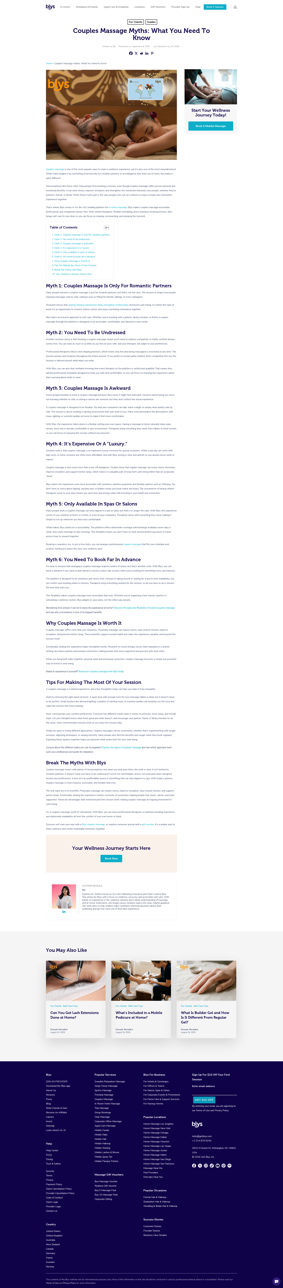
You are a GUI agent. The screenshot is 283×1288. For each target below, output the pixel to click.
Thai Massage (102, 1108)
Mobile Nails (101, 1134)
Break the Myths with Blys (68, 269)
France (49, 1257)
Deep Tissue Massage (106, 1086)
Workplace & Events (87, 7)
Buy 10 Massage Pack (106, 1194)
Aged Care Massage (105, 1125)
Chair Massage (102, 1117)
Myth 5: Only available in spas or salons (74, 252)
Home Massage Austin (155, 1150)
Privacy (49, 1180)
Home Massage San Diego (157, 1159)
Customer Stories (152, 1226)
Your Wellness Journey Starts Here (74, 274)
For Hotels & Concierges (155, 1081)
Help (197, 7)
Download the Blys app (58, 1086)
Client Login (52, 1202)
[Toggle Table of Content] (106, 227)
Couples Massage (104, 1099)
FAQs (49, 1154)
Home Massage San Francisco (158, 1163)
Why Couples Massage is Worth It (72, 261)
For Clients (135, 22)
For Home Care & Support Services (161, 1099)
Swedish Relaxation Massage (110, 1081)
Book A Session (215, 7)
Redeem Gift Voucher (106, 1185)
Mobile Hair (100, 1139)
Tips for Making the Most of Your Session (75, 265)
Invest (49, 1121)
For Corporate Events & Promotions (161, 1094)
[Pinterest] (152, 53)
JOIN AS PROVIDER (56, 1081)
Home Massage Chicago (155, 1132)
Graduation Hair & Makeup (156, 1201)
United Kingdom (54, 1235)
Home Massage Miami (154, 1154)
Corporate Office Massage (108, 1121)
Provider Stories (151, 1230)
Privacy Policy (222, 1110)
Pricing (49, 1159)
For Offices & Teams (153, 1086)
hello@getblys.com (202, 1136)
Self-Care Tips (70, 1006)
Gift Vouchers (158, 7)
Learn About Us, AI (56, 1130)
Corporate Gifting (103, 1199)
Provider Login (53, 1206)
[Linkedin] (146, 53)
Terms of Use (203, 1110)
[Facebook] (131, 53)
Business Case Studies (155, 1235)
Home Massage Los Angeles (158, 1124)
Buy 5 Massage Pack (105, 1190)
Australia (50, 1240)
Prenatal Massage (104, 1094)
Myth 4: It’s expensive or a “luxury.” (72, 248)
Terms (49, 1175)
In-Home (65, 7)
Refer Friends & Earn (56, 1108)
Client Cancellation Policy (59, 1188)
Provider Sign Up (180, 7)
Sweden (50, 1262)
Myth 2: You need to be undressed (72, 239)
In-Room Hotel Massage (107, 1103)
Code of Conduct (54, 1197)
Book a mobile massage (211, 126)
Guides (151, 22)
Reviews (50, 1094)
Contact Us (51, 1211)
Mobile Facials (102, 1130)
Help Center (52, 1150)
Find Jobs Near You (153, 1177)
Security (50, 1171)
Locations (139, 7)
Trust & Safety (53, 1163)
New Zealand (53, 1244)
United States (53, 1231)
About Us (51, 1090)
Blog (48, 1103)
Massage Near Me (152, 1168)
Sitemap (50, 1125)
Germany (50, 1253)
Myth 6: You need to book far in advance (74, 256)
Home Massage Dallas (155, 1137)
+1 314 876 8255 (202, 1140)
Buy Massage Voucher (106, 1181)
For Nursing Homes (153, 1103)
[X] (136, 53)
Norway (50, 1266)
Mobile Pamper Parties (106, 1161)
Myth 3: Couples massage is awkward (73, 243)
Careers (50, 1117)
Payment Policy (54, 1184)
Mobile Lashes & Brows (107, 1152)
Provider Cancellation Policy (60, 1193)
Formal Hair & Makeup (154, 1197)
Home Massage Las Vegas (157, 1146)
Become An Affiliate (56, 1112)
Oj (114, 46)
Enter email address (203, 1086)
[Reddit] (141, 53)
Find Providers (150, 1172)
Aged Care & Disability (116, 7)
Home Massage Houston (156, 1141)
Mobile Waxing (102, 1148)
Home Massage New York (156, 1128)
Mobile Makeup (103, 1143)
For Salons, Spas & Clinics (156, 1090)
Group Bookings (103, 1112)
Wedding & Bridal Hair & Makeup (160, 1206)
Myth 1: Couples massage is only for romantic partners (82, 234)
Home (49, 63)
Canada (50, 1249)
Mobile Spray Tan (103, 1156)
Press (49, 1099)
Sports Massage (103, 1090)
